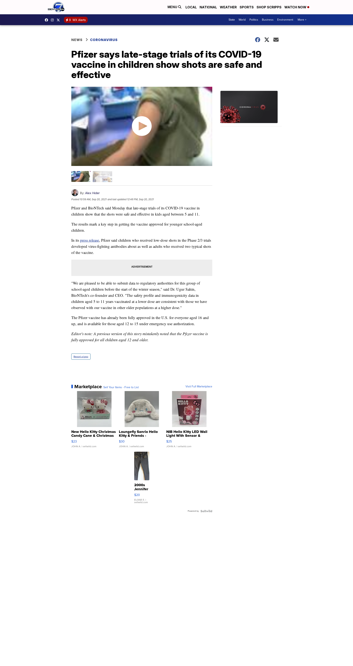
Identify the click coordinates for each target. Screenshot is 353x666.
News (77, 40)
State (232, 20)
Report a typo (81, 356)
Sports (247, 7)
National (208, 7)
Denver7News (47, 20)
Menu (173, 7)
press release (89, 240)
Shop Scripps (269, 7)
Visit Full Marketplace (198, 386)
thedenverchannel (53, 20)
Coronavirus (104, 40)
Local (191, 7)
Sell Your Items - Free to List (121, 387)
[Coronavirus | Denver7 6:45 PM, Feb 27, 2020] (251, 108)
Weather (228, 7)
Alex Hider (92, 193)
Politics (253, 20)
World (242, 20)
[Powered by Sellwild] (206, 511)
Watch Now (295, 7)
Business (268, 20)
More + (302, 20)
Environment (285, 20)
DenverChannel (59, 20)
